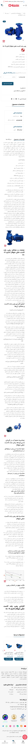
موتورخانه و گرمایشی (16, 13)
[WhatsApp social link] (14, 99)
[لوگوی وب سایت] (14, 5)
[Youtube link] (16, 99)
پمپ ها (7, 13)
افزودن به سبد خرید (8, 83)
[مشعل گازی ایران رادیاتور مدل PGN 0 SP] (9, 646)
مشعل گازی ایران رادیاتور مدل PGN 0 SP (8, 654)
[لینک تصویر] (22, 717)
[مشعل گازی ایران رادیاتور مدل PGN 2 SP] (19, 646)
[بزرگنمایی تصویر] (23, 40)
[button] (25, 650)
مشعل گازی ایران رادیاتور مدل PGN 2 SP (18, 654)
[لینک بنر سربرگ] (14, 1)
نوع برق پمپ (22, 77)
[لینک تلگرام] (12, 99)
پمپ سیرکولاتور (21, 15)
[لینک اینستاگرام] (18, 99)
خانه (24, 13)
